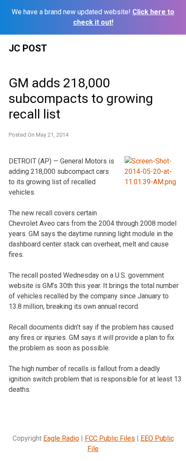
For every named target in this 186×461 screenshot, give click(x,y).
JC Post (28, 48)
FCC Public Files (110, 438)
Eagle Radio (61, 438)
